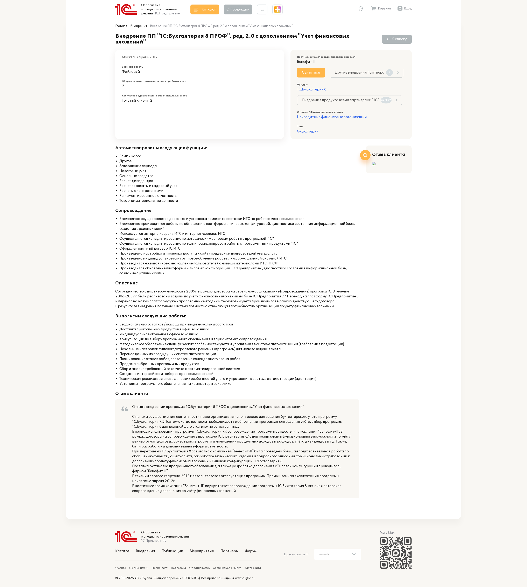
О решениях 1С (138, 568)
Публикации (172, 551)
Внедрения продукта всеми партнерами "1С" (346, 100)
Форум (251, 551)
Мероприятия (202, 551)
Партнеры (229, 551)
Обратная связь (199, 568)
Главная (121, 26)
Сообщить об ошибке (227, 568)
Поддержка (178, 568)
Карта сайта (252, 568)
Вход (408, 8)
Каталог (122, 551)
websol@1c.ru (244, 578)
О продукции (238, 9)
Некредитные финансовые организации (332, 117)
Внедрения (138, 26)
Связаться (311, 72)
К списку (399, 39)
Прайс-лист (160, 568)
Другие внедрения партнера (362, 72)
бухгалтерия (308, 131)
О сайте (120, 568)
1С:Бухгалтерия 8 (311, 89)
